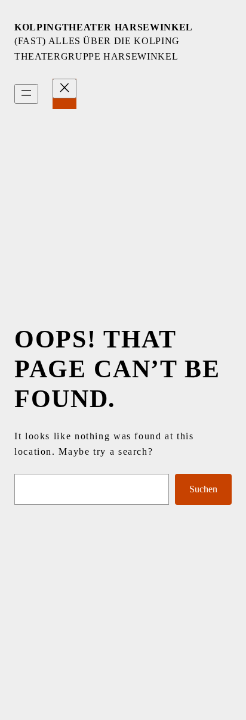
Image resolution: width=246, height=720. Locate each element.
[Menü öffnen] (26, 94)
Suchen (203, 489)
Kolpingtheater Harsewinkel (103, 27)
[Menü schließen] (64, 88)
